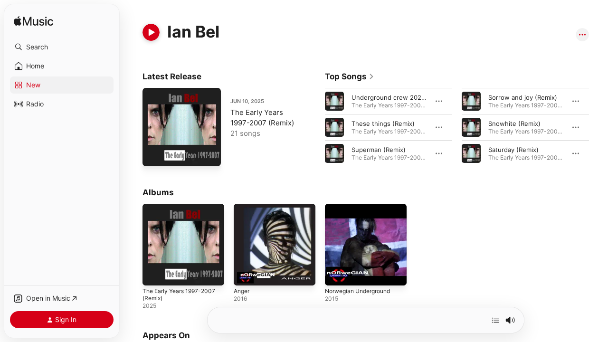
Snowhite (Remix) (514, 123)
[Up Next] (495, 320)
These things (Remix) (383, 123)
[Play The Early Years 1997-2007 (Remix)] (154, 154)
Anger (243, 207)
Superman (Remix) (379, 149)
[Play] (151, 32)
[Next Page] (598, 127)
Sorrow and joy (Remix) (522, 97)
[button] (61, 47)
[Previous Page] (315, 127)
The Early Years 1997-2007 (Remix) (182, 211)
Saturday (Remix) (513, 149)
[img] (33, 21)
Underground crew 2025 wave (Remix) (409, 97)
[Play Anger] (245, 273)
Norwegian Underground (362, 207)
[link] (349, 76)
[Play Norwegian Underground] (337, 273)
